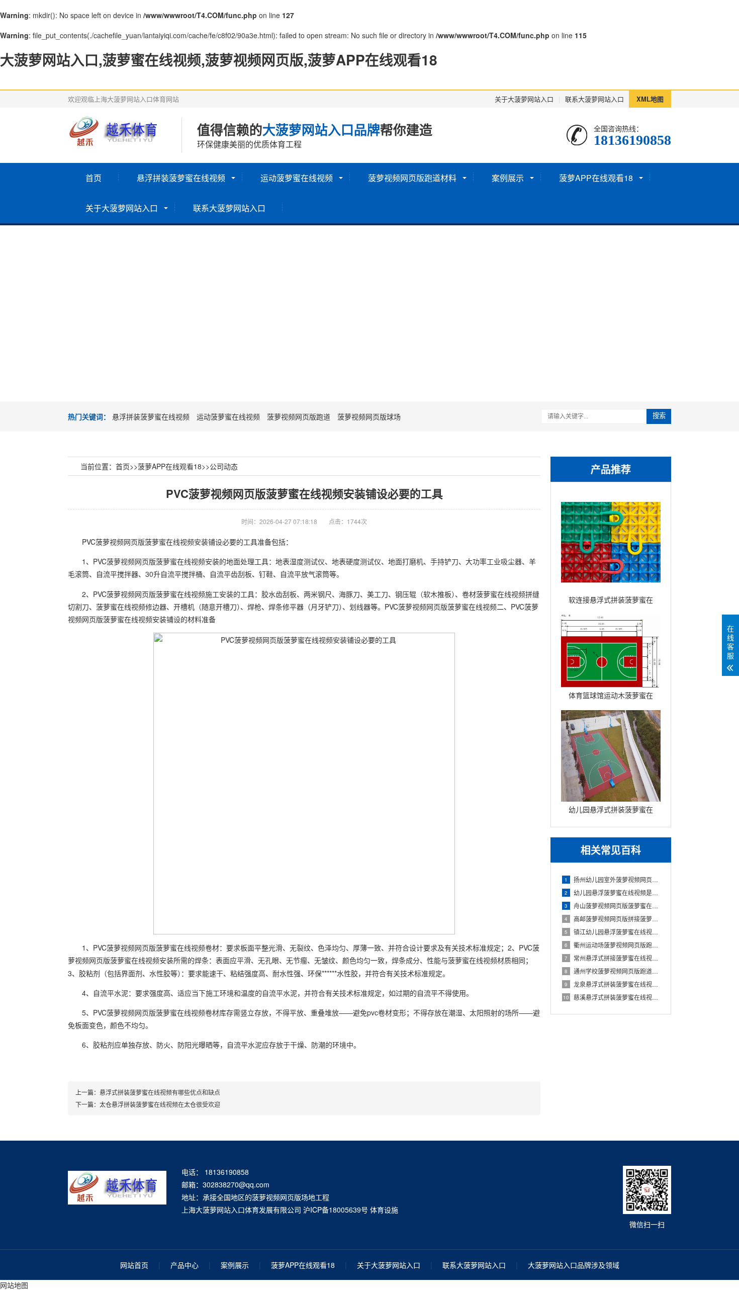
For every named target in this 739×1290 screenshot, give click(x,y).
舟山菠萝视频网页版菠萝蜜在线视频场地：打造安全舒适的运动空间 (613, 905)
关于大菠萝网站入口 (524, 99)
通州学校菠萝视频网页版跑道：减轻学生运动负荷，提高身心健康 (613, 971)
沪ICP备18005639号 (335, 1210)
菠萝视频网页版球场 (369, 416)
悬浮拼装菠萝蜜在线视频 (181, 178)
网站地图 (14, 1285)
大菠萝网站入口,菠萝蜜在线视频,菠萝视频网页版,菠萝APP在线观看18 (218, 59)
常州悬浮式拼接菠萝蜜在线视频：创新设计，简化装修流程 (613, 958)
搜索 (659, 415)
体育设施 (384, 1210)
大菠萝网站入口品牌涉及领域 (573, 1265)
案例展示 (508, 178)
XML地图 (650, 99)
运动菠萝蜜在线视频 (296, 178)
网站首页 (134, 1265)
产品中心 (184, 1265)
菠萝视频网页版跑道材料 (412, 178)
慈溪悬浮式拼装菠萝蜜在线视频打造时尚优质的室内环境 (612, 997)
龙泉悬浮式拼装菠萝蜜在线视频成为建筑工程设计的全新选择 (613, 984)
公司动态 (224, 466)
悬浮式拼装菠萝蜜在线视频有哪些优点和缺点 (160, 1092)
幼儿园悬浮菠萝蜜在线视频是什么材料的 (613, 892)
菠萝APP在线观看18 (596, 178)
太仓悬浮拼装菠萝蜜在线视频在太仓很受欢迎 (160, 1104)
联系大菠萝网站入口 (594, 99)
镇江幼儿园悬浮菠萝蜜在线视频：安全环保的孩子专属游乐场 (613, 931)
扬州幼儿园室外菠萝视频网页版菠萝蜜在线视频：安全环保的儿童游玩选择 (613, 879)
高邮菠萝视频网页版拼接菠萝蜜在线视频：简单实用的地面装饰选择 (613, 918)
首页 (93, 178)
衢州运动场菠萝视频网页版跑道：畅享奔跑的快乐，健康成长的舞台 (613, 944)
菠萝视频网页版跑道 (298, 416)
